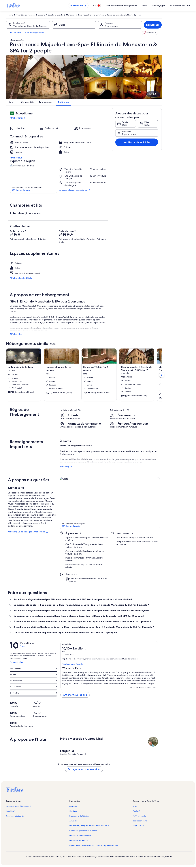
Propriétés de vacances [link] (25, 15)
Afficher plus (16, 334)
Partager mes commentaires (84, 769)
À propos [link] (73, 806)
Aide (144, 5)
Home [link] (10, 15)
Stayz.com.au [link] (138, 826)
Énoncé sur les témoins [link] (78, 840)
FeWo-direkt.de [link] (139, 816)
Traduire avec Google (72, 664)
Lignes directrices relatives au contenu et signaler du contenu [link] (94, 845)
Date (124, 125)
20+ (155, 94)
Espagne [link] (41, 15)
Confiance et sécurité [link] (15, 816)
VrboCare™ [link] (10, 811)
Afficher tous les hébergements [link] (29, 32)
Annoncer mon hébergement (121, 5)
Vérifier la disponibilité (137, 142)
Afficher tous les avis (75, 694)
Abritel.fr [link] (136, 811)
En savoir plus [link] (16, 663)
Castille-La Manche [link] (55, 15)
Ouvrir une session (180, 5)
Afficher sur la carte (21, 190)
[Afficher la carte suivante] (161, 374)
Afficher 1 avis (16, 117)
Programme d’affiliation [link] (79, 816)
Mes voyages (158, 5)
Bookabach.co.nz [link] (140, 821)
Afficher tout (16, 157)
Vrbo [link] (135, 806)
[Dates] (74, 25)
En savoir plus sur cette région (73, 190)
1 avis (22, 646)
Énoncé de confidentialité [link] (80, 835)
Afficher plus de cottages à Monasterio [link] (26, 531)
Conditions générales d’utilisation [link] (83, 830)
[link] (149, 32)
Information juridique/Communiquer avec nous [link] (89, 826)
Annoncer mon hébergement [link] (18, 806)
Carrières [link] (73, 811)
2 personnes (111, 26)
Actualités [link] (73, 821)
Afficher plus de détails (21, 278)
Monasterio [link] (70, 15)
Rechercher (152, 24)
